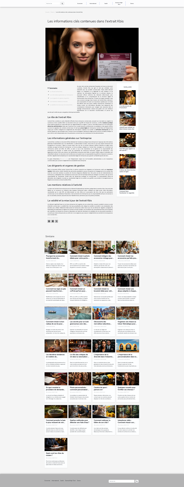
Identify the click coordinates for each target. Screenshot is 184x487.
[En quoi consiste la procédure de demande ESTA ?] (56, 378)
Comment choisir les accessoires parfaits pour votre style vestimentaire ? (127, 259)
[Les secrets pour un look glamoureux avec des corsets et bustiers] (79, 313)
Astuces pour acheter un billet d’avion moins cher (126, 128)
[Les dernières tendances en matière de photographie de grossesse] (56, 345)
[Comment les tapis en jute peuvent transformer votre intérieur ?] (56, 280)
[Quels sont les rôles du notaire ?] (56, 444)
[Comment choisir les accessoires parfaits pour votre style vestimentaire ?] (127, 247)
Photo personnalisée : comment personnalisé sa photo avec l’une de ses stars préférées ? (79, 390)
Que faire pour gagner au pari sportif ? (127, 149)
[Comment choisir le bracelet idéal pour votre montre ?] (103, 280)
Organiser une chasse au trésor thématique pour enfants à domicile (127, 324)
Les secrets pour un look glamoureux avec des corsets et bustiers (79, 324)
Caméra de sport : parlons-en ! (100, 388)
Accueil (47, 12)
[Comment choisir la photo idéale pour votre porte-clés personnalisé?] (79, 247)
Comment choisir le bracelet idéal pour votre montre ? (103, 291)
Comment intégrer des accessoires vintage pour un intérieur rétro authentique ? (103, 259)
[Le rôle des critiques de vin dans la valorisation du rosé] (79, 345)
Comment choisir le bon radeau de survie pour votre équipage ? (55, 324)
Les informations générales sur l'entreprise (61, 95)
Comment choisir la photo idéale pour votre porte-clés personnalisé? (80, 258)
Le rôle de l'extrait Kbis (56, 91)
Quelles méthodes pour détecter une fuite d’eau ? (79, 421)
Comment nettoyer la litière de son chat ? (102, 421)
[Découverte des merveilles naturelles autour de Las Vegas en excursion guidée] (103, 313)
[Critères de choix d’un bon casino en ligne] (127, 161)
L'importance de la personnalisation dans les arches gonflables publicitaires (127, 357)
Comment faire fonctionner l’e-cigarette (126, 192)
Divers (132, 3)
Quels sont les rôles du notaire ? (55, 454)
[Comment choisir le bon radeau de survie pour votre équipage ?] (56, 313)
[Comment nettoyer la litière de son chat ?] (103, 411)
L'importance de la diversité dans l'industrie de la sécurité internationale (103, 357)
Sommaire (53, 88)
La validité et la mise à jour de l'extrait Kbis (61, 104)
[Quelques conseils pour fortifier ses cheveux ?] (127, 378)
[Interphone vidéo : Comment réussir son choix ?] (127, 411)
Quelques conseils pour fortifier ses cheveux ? (126, 388)
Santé (106, 3)
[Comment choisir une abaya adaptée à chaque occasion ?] (127, 280)
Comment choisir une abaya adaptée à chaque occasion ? (127, 291)
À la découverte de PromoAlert (125, 107)
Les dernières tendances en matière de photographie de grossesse (55, 357)
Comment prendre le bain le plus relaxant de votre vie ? (55, 422)
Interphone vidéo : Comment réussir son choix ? (126, 422)
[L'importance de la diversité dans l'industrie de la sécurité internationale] (103, 345)
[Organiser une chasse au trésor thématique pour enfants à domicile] (127, 313)
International (93, 3)
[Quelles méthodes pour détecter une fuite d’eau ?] (79, 411)
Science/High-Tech (119, 3)
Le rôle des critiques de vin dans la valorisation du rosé (80, 356)
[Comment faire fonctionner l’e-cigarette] (127, 182)
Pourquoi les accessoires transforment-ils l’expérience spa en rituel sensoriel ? (55, 259)
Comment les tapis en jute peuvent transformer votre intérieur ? (56, 291)
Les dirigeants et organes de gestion (59, 98)
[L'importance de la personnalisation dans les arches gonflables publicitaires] (127, 345)
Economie (79, 3)
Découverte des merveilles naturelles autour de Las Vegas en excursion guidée (103, 325)
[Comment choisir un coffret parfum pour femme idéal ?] (79, 280)
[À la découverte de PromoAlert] (127, 97)
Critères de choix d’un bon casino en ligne (127, 171)
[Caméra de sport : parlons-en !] (103, 378)
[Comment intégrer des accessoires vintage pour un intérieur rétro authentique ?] (103, 247)
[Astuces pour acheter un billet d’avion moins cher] (127, 118)
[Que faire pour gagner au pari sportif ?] (127, 140)
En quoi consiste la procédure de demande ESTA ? (55, 389)
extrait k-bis (64, 159)
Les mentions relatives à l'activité (58, 101)
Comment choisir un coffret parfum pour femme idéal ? (77, 291)
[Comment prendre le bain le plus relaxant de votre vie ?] (56, 411)
